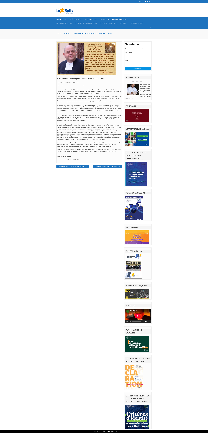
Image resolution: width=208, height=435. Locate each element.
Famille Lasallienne (90, 19)
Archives (123, 23)
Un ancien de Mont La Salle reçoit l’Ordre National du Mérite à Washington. (77, 166)
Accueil (58, 19)
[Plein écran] (148, 319)
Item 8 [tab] (141, 81)
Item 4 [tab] (136, 81)
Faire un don (147, 1)
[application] (138, 313)
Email (127, 60)
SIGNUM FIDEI (104, 19)
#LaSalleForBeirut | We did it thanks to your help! (107, 166)
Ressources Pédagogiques (64, 23)
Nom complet (128, 52)
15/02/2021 (68, 82)
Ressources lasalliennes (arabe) (87, 23)
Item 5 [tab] (137, 81)
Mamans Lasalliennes (108, 23)
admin (60, 82)
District (67, 34)
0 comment (76, 82)
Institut (66, 19)
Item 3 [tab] (135, 81)
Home (59, 34)
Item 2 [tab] (133, 81)
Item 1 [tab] (132, 81)
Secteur (76, 19)
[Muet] (146, 319)
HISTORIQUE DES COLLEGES (119, 19)
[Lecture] (127, 319)
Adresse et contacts (137, 23)
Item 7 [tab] (140, 81)
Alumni (140, 1)
